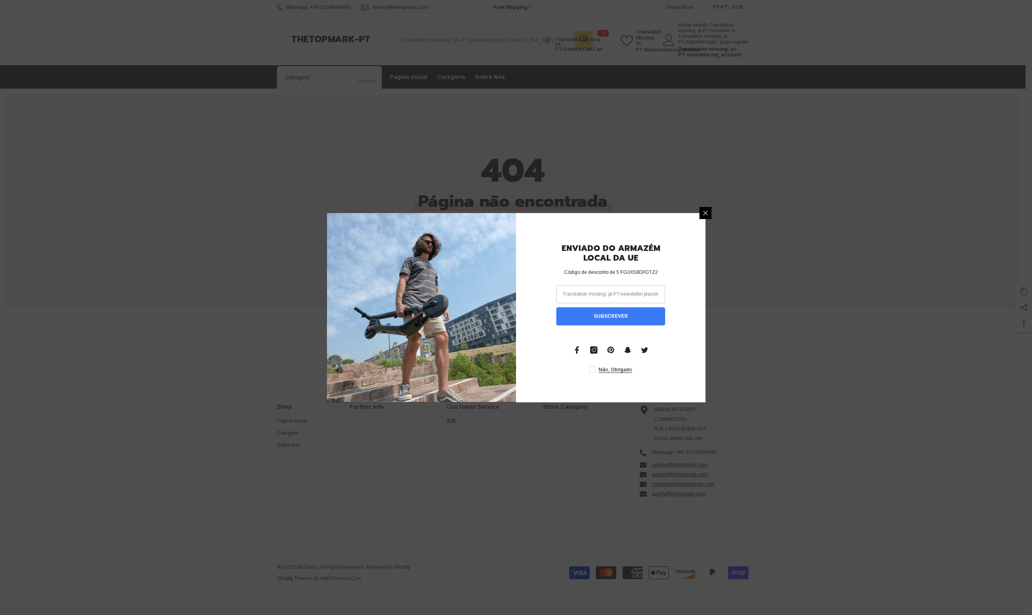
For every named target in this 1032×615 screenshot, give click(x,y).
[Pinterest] (610, 350)
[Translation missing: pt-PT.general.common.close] (705, 213)
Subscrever (611, 316)
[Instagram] (593, 350)
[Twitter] (644, 350)
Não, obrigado (615, 370)
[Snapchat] (627, 350)
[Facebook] (576, 350)
